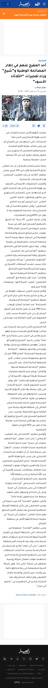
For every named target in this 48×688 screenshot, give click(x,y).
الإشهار (22, 666)
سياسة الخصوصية (26, 670)
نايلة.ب (38, 88)
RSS (39, 674)
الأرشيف (42, 61)
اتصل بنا (41, 670)
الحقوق (34, 678)
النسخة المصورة (36, 666)
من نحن (12, 666)
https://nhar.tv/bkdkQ (26, 595)
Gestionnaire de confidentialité (20, 674)
